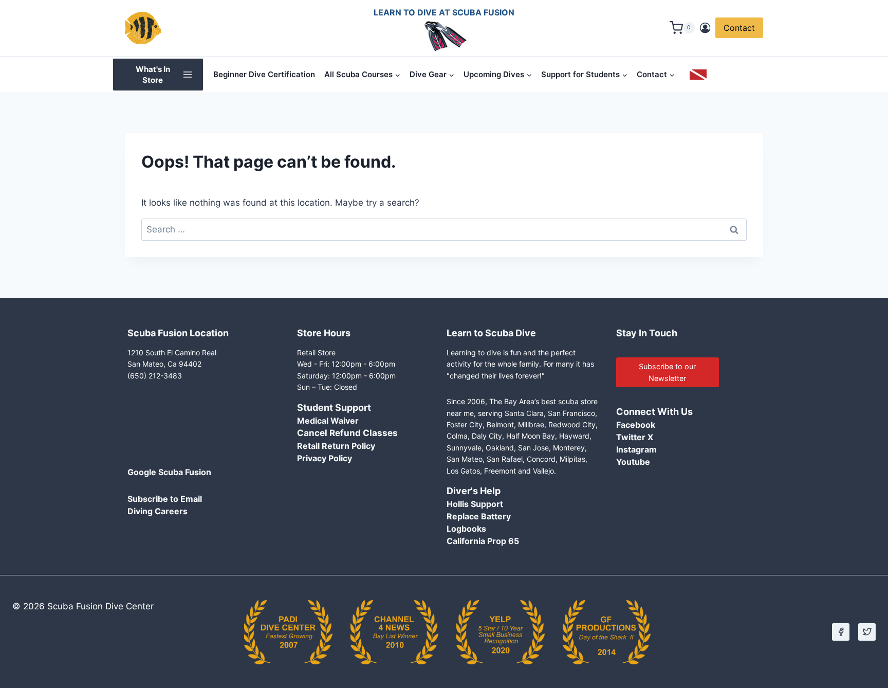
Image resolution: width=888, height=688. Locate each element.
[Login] (705, 28)
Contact (739, 28)
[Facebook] (840, 632)
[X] (867, 632)
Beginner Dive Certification (264, 74)
